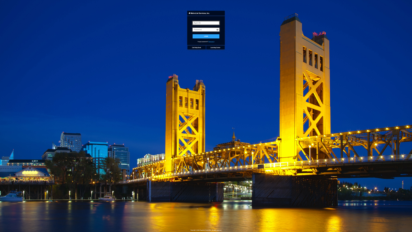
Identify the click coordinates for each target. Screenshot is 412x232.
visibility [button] (217, 30)
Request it (211, 41)
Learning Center (215, 47)
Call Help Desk (196, 47)
